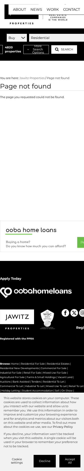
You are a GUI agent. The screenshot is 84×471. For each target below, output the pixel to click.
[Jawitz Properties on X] (74, 313)
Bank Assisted (21, 381)
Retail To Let (76, 386)
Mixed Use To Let (56, 386)
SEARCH (67, 49)
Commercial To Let (11, 386)
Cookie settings (17, 461)
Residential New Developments (19, 368)
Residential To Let (53, 381)
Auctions (5, 381)
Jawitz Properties (32, 78)
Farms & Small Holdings (41, 377)
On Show (67, 390)
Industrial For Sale (11, 372)
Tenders (36, 381)
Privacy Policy (63, 426)
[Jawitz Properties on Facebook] (65, 313)
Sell (57, 390)
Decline (44, 461)
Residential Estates (58, 363)
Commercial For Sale (54, 368)
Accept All (70, 461)
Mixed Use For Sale (55, 372)
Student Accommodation (37, 390)
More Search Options (38, 49)
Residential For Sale (33, 363)
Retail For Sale (32, 372)
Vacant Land (65, 377)
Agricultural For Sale (12, 377)
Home (15, 363)
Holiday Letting (10, 390)
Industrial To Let (34, 386)
